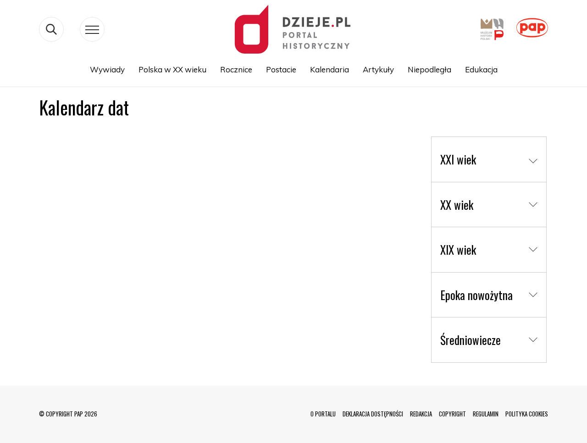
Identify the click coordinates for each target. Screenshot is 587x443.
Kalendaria (329, 69)
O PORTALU (323, 413)
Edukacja (481, 69)
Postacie (281, 69)
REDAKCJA (421, 413)
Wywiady (107, 69)
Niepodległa (429, 69)
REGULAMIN (485, 413)
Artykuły (378, 69)
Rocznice (236, 69)
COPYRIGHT (452, 413)
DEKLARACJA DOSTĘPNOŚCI (373, 413)
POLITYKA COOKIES (526, 413)
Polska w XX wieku (172, 69)
